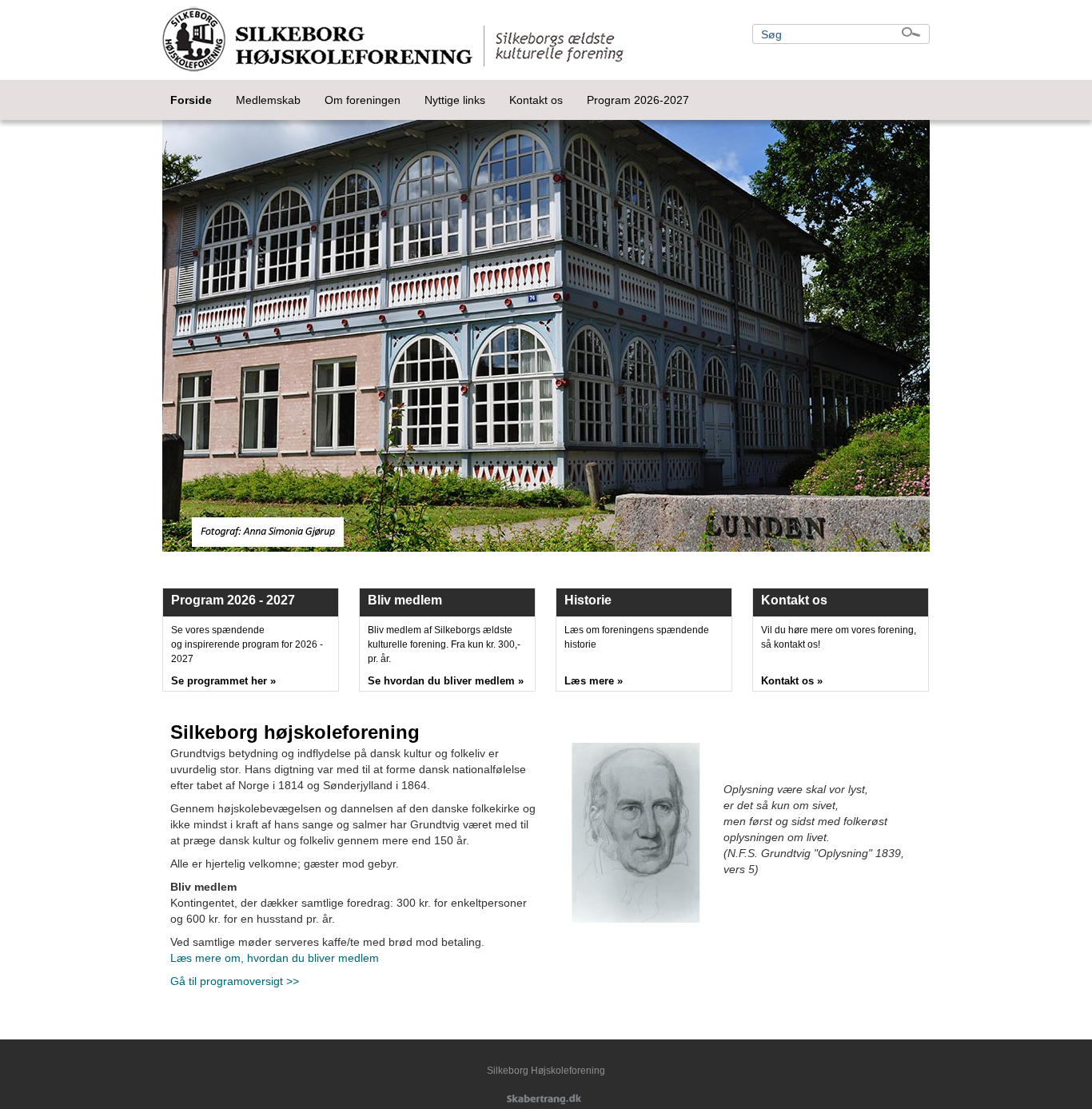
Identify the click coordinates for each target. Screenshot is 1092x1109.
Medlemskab (268, 100)
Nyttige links (454, 100)
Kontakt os (536, 100)
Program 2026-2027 (638, 100)
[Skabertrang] (546, 1100)
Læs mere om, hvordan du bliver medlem (274, 957)
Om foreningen (363, 100)
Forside (191, 100)
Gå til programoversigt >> (234, 981)
